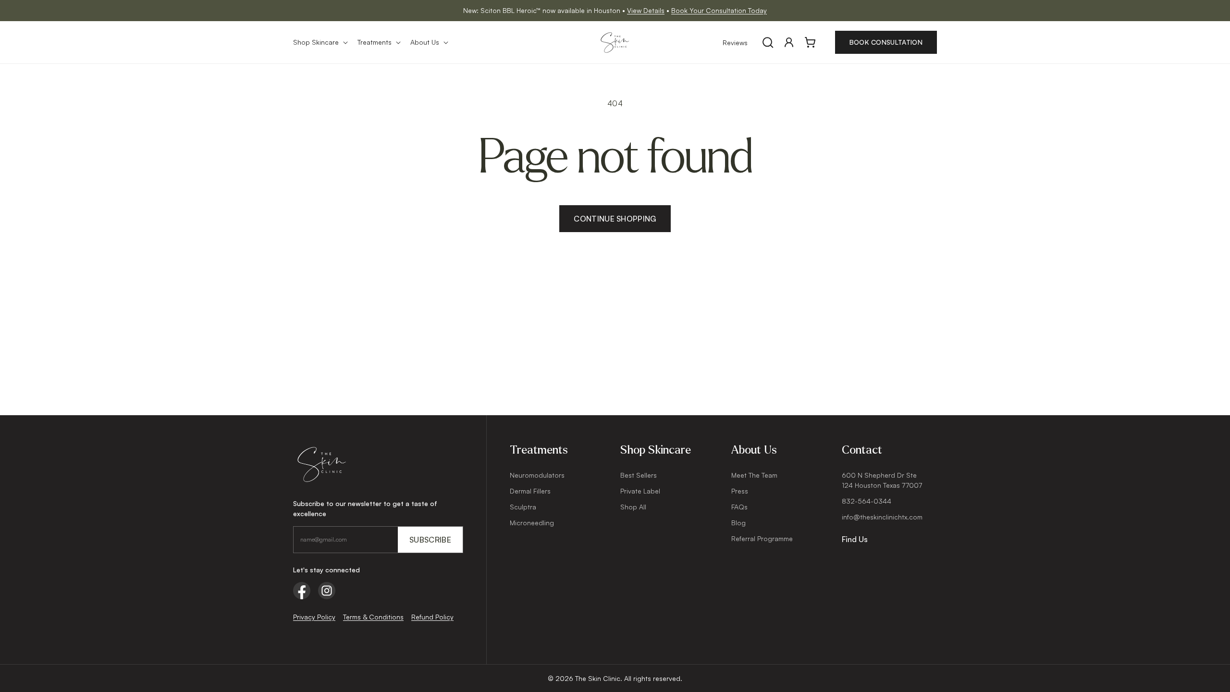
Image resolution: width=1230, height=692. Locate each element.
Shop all (633, 507)
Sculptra (523, 507)
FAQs (739, 507)
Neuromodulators (537, 475)
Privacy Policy (314, 617)
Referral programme (762, 538)
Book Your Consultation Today (719, 10)
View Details (645, 10)
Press (739, 491)
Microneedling (532, 523)
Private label (640, 491)
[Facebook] (301, 590)
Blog (738, 523)
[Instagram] (326, 590)
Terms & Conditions (373, 617)
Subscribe (430, 539)
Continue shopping (615, 218)
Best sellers (638, 475)
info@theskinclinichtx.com (882, 517)
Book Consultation (885, 42)
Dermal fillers (530, 491)
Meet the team (754, 475)
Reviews (735, 42)
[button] (319, 42)
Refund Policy (432, 617)
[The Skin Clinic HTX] (378, 464)
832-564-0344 (866, 501)
